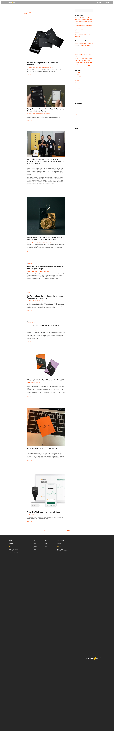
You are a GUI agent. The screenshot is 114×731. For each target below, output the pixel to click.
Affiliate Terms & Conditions (13, 549)
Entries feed (77, 133)
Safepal (31, 300)
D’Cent (46, 541)
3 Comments (29, 67)
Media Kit (10, 541)
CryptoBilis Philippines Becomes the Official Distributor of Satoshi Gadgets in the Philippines (83, 31)
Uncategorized (77, 122)
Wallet (40, 67)
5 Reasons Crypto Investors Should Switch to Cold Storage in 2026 (83, 54)
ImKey (46, 543)
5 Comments (29, 242)
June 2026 (77, 74)
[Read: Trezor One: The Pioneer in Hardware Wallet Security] (46, 490)
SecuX (46, 546)
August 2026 (77, 72)
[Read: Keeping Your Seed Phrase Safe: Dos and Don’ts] (46, 426)
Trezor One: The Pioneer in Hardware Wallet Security (44, 512)
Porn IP (76, 49)
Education (77, 108)
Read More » (29, 74)
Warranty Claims (60, 549)
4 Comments (29, 113)
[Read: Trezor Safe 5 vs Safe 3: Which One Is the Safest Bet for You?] (31, 322)
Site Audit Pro (77, 58)
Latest (37, 67)
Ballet (46, 540)
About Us (10, 540)
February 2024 (77, 98)
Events (76, 110)
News (34, 67)
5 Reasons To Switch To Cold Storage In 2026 (83, 62)
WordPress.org (77, 137)
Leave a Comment (30, 165)
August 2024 (77, 92)
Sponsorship (59, 543)
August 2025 (77, 78)
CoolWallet (35, 546)
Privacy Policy (11, 550)
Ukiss (46, 547)
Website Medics (78, 52)
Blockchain (77, 105)
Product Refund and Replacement (62, 550)
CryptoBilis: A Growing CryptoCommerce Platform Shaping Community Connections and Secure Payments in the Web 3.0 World (45, 161)
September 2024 (78, 90)
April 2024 (77, 96)
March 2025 (77, 82)
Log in (76, 131)
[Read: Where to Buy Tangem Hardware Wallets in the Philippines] (46, 41)
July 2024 (77, 94)
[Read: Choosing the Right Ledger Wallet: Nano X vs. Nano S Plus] (46, 364)
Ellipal (34, 547)
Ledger (37, 113)
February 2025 (77, 84)
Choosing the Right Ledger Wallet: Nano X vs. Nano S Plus (46, 380)
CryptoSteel (47, 544)
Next (68, 530)
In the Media (11, 543)
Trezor (28, 330)
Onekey (34, 543)
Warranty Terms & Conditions (13, 552)
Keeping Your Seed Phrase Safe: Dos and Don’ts (43, 448)
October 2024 (77, 88)
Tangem (34, 549)
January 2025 (77, 86)
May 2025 (77, 80)
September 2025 (78, 76)
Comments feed (78, 135)
